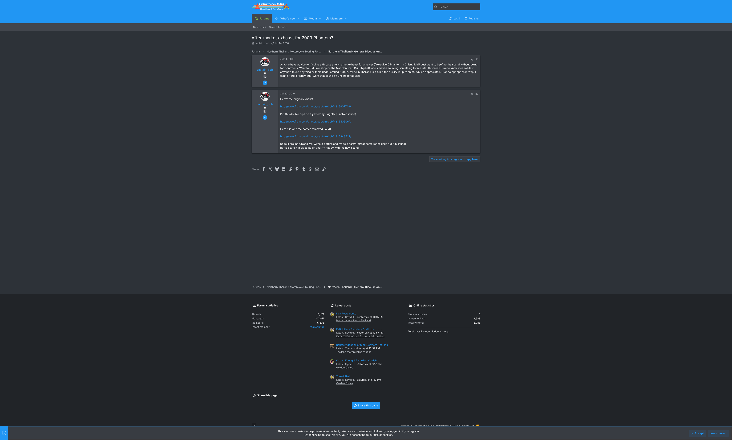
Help (457, 425)
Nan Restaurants (346, 313)
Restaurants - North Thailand (353, 320)
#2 (476, 93)
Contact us (406, 425)
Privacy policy (444, 425)
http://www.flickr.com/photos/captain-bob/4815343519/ (315, 136)
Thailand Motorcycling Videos (353, 351)
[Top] (472, 426)
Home (465, 425)
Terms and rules (424, 425)
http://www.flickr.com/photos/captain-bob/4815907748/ (315, 106)
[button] (298, 18)
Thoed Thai (343, 376)
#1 (477, 59)
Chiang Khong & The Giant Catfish (356, 360)
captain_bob (262, 43)
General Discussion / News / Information (360, 336)
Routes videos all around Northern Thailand (362, 344)
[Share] (471, 59)
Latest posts (343, 305)
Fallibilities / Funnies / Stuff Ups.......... (359, 329)
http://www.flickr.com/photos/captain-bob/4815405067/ (315, 121)
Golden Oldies (344, 367)
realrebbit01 (317, 326)
